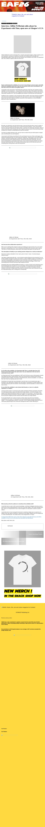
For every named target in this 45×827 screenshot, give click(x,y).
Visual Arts (9, 23)
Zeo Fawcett (9, 31)
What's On (15, 23)
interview (4, 21)
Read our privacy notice (6, 617)
